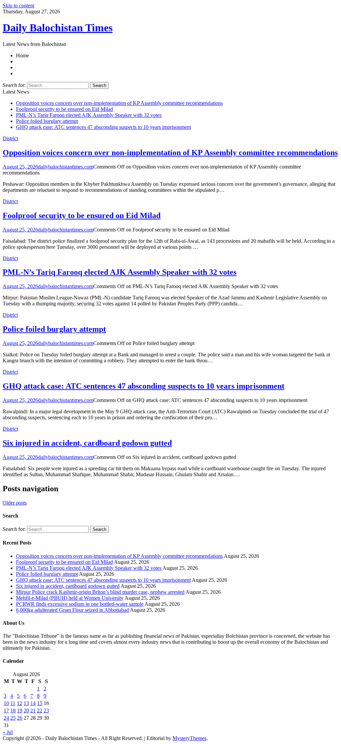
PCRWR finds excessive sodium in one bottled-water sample (80, 604)
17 (6, 710)
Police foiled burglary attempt (47, 121)
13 (26, 703)
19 (19, 710)
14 (33, 703)
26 (19, 718)
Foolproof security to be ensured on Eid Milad (64, 109)
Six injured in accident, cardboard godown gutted (87, 443)
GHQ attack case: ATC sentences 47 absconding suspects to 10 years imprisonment (103, 127)
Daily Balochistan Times (58, 28)
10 (6, 703)
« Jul (8, 732)
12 (19, 703)
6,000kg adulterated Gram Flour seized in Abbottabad (72, 610)
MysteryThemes (189, 738)
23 (46, 710)
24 (6, 718)
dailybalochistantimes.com (65, 167)
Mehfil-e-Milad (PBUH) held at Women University (70, 598)
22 (39, 710)
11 (12, 703)
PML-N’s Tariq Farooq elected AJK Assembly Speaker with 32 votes (89, 115)
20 (26, 710)
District (10, 138)
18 (13, 710)
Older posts (15, 503)
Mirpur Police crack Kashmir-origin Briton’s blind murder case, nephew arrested (100, 592)
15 (39, 703)
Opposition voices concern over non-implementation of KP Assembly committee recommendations (119, 103)
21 (33, 710)
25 (13, 718)
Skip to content (18, 5)
